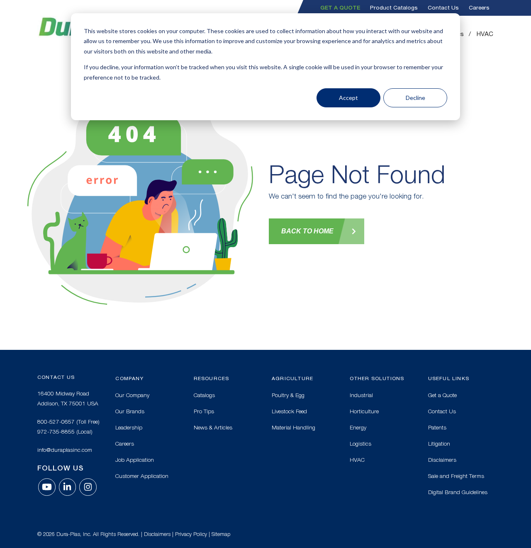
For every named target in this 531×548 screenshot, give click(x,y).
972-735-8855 (56, 431)
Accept (348, 97)
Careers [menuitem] (479, 8)
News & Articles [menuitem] (213, 427)
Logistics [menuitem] (360, 443)
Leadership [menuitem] (128, 427)
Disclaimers (157, 534)
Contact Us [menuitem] (443, 8)
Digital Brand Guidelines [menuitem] (457, 492)
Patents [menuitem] (437, 427)
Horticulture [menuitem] (364, 411)
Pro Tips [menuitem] (204, 411)
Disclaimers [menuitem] (442, 459)
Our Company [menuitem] (132, 395)
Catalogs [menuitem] (204, 395)
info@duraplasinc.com (64, 449)
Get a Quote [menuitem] (340, 7)
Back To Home (307, 231)
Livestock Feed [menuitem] (289, 411)
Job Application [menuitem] (134, 459)
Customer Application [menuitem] (141, 476)
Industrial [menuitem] (361, 395)
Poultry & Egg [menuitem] (288, 395)
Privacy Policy (191, 534)
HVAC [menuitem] (485, 34)
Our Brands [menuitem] (129, 411)
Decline (415, 97)
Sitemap (221, 534)
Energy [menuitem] (358, 427)
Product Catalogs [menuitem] (394, 8)
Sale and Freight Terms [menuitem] (456, 476)
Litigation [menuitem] (439, 443)
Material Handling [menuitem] (293, 427)
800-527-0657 (56, 421)
